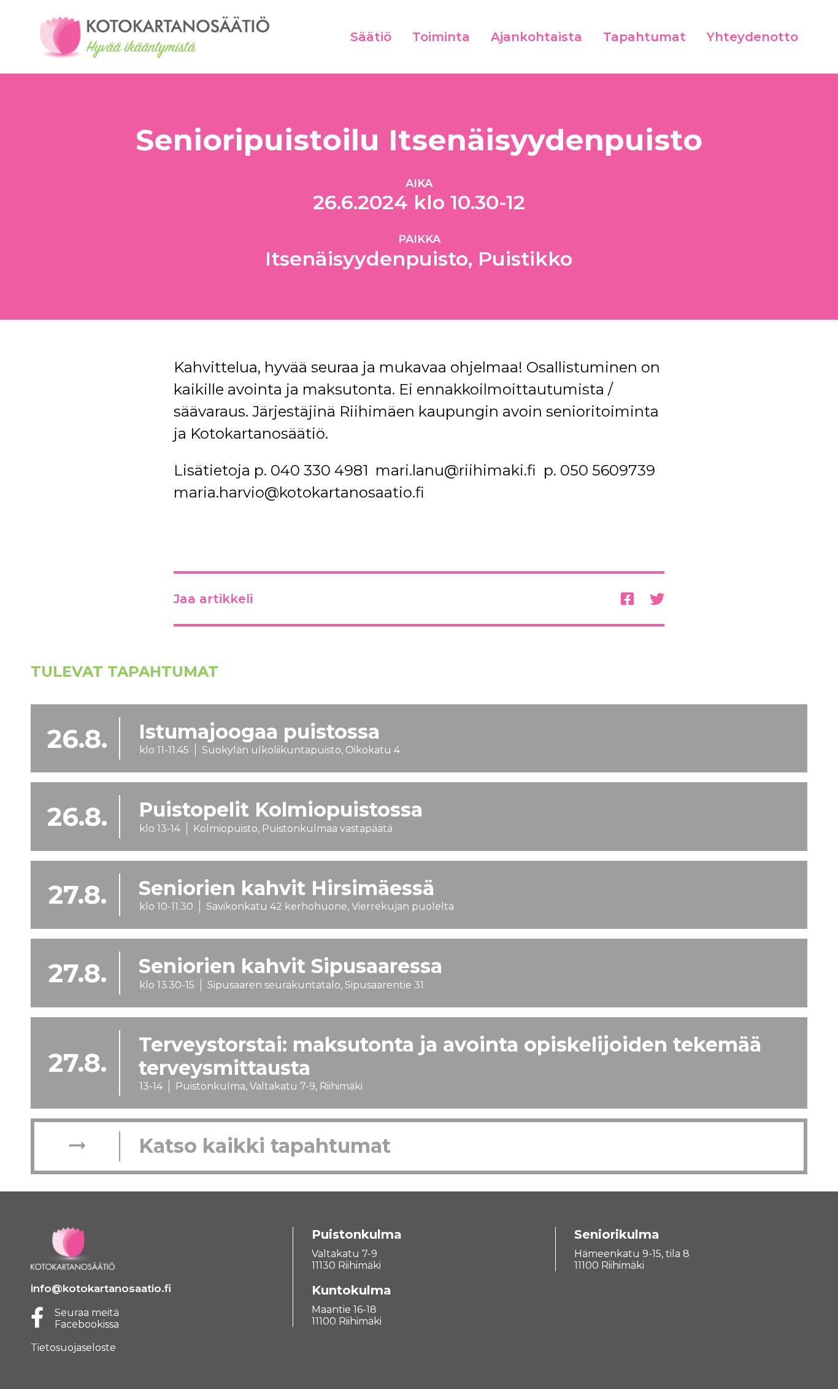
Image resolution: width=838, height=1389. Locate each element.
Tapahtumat (644, 36)
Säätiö (370, 36)
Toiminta (441, 36)
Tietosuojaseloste (73, 1347)
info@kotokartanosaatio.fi (101, 1288)
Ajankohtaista (536, 36)
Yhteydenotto (752, 36)
